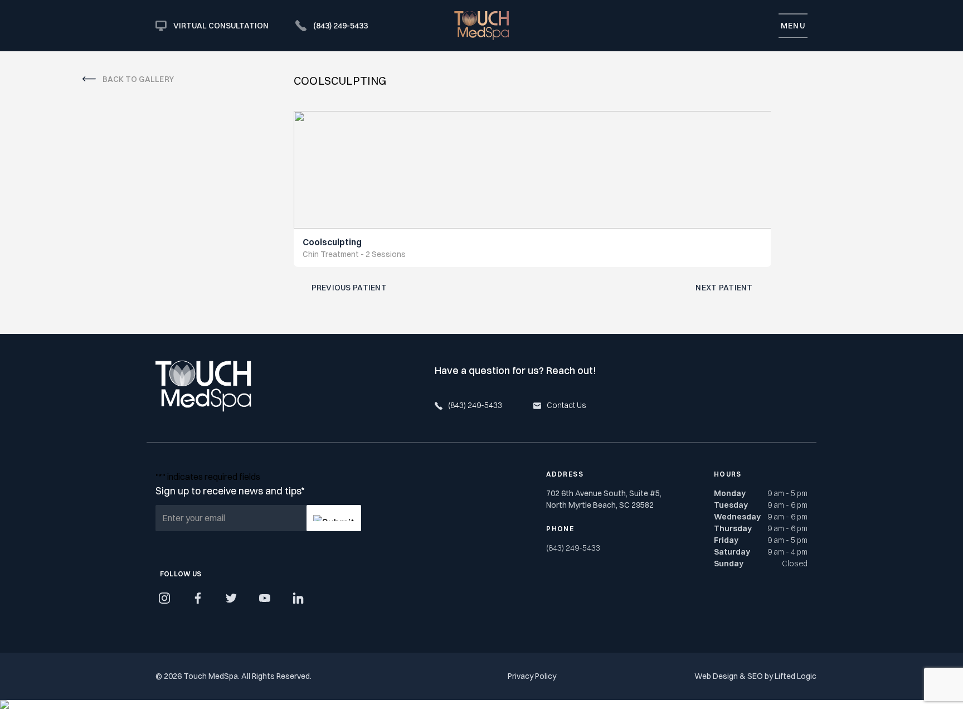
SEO (755, 676)
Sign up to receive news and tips (229, 490)
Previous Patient (349, 288)
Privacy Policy (532, 676)
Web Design (716, 676)
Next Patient (724, 288)
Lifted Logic (795, 676)
